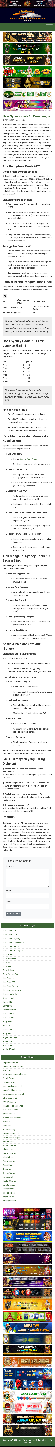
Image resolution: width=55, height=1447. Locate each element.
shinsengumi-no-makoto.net (15, 1074)
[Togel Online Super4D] (27, 60)
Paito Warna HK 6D (11, 947)
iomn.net (7, 1126)
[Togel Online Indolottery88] (27, 1385)
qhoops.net (8, 1149)
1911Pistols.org (9, 1102)
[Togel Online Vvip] (27, 1305)
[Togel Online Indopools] (27, 1408)
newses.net (8, 1177)
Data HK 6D (8, 954)
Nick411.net (8, 1165)
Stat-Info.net (8, 1078)
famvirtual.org (9, 1129)
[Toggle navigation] (49, 27)
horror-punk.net (9, 1153)
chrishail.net (8, 1157)
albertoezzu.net (10, 1098)
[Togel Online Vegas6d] (27, 1259)
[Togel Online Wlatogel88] (27, 1293)
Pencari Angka (9, 1014)
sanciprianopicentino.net (13, 1094)
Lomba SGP (8, 1006)
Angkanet (7, 1033)
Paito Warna (8, 1045)
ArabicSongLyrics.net (12, 1118)
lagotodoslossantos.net (13, 1066)
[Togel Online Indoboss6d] (27, 1225)
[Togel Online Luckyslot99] (27, 1339)
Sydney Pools (9, 998)
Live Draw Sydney (10, 986)
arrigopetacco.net (10, 1201)
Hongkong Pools (10, 994)
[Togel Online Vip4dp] (27, 1351)
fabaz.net (7, 1169)
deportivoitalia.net (10, 1062)
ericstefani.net (9, 1185)
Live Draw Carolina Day (12, 990)
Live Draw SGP (9, 982)
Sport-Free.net (9, 1161)
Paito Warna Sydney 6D (13, 950)
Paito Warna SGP (10, 935)
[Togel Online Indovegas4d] (27, 1431)
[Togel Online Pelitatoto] (27, 94)
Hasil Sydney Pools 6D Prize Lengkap (27, 116)
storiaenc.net (8, 1141)
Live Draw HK (8, 978)
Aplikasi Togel (9, 1049)
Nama (8, 890)
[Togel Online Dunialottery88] (27, 1362)
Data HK (6, 962)
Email (8, 902)
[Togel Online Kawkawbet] (27, 1248)
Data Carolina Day (10, 974)
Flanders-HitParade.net (13, 1106)
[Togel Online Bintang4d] (27, 1282)
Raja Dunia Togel (10, 1037)
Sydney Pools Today (28, 459)
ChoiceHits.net (9, 1193)
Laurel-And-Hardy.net (12, 1137)
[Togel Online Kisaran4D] (27, 72)
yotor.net (7, 1070)
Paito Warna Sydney (11, 939)
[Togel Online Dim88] (27, 49)
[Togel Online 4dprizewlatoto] (27, 37)
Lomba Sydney (9, 1010)
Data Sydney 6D (10, 958)
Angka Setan (8, 1022)
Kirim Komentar (13, 913)
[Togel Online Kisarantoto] (27, 83)
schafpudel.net (9, 1145)
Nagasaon (7, 1029)
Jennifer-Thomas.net (12, 1090)
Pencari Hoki (8, 1018)
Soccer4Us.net (9, 1173)
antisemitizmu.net (11, 1133)
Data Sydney (8, 970)
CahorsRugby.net (10, 1110)
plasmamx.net (9, 1114)
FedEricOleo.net (9, 1181)
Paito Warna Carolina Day (13, 943)
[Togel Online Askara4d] (27, 1271)
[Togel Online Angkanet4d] (27, 1396)
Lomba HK (7, 1002)
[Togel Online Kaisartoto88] (27, 1316)
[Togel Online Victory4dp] (27, 1236)
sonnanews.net (9, 1082)
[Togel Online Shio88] (27, 1419)
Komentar (21, 120)
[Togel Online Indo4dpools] (27, 1328)
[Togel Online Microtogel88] (27, 1213)
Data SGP (7, 966)
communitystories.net (12, 1086)
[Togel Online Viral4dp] (27, 106)
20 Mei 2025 (9, 120)
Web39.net (7, 1122)
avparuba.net (8, 1197)
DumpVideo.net (9, 1189)
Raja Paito (7, 1041)
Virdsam (6, 1026)
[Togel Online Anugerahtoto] (27, 1373)
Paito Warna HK (9, 931)
